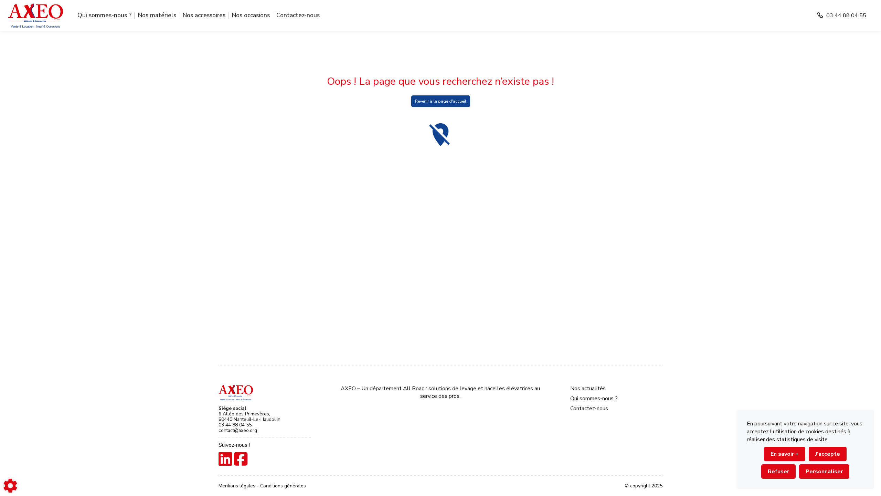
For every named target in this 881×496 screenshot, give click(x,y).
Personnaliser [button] (824, 471)
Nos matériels (157, 15)
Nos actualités (588, 388)
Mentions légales (238, 486)
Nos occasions (251, 15)
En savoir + (785, 454)
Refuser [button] (778, 471)
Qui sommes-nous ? (104, 15)
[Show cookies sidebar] (10, 486)
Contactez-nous (298, 15)
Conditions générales (283, 486)
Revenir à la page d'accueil (440, 101)
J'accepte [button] (827, 454)
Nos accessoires (204, 15)
